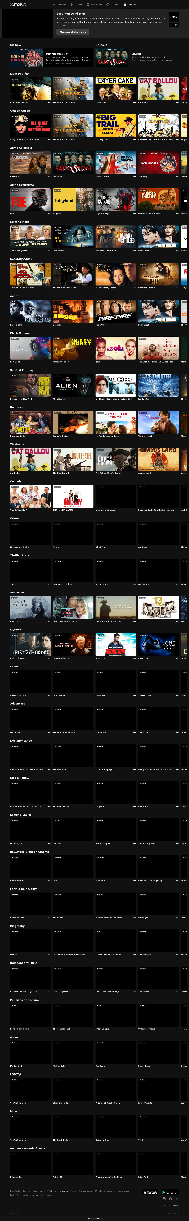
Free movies (96, 4)
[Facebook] (170, 1199)
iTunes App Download (150, 1192)
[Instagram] (164, 1199)
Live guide (61, 4)
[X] (177, 1199)
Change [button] (176, 1205)
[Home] (18, 4)
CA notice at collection (105, 1191)
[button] (72, 32)
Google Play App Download (170, 1192)
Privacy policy (85, 1191)
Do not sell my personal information (34, 1195)
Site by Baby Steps (171, 1213)
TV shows (115, 4)
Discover (79, 4)
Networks (132, 4)
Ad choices (123, 1191)
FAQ (12, 1195)
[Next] (179, 88)
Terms (73, 1191)
